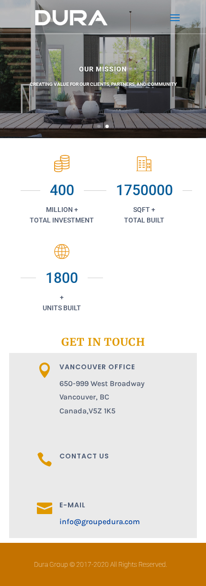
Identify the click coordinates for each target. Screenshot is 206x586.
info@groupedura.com (99, 521)
